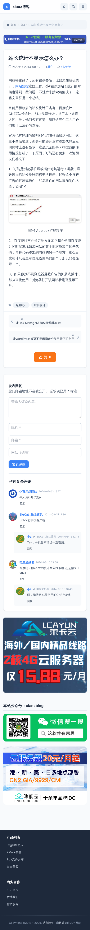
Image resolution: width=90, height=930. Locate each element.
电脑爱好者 (26, 562)
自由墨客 (12, 866)
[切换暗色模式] (64, 6)
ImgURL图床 (15, 845)
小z (29, 536)
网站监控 (22, 86)
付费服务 (12, 904)
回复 (22, 503)
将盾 (61, 922)
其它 (24, 25)
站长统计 (39, 305)
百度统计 (21, 305)
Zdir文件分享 (15, 859)
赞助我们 (12, 897)
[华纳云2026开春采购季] (45, 776)
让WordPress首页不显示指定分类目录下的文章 (43, 338)
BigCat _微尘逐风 (31, 514)
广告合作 (12, 890)
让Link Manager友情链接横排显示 (38, 323)
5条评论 (65, 67)
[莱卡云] (45, 655)
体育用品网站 (28, 491)
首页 (14, 25)
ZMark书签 (14, 852)
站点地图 (48, 922)
